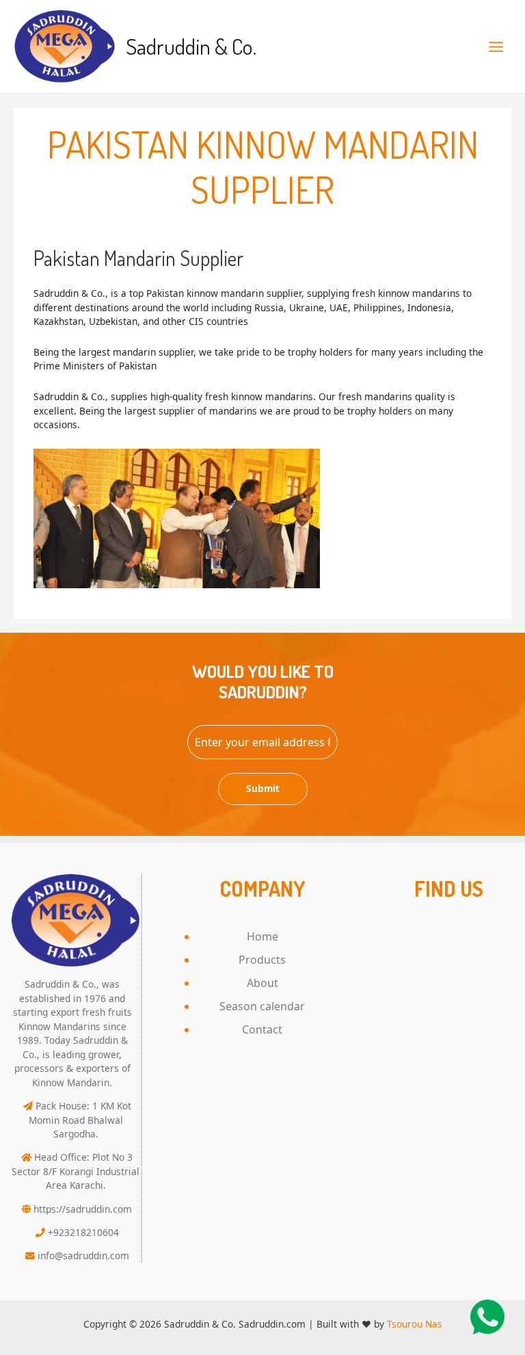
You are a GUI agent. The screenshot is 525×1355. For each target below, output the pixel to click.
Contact (262, 1029)
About (262, 982)
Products (262, 959)
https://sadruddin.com (82, 1208)
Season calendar (262, 1006)
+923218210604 (83, 1232)
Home (262, 936)
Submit (263, 788)
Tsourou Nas (414, 1323)
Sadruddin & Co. (191, 46)
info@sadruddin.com (83, 1255)
